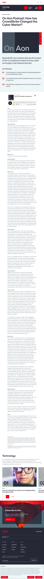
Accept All (39, 577)
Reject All (30, 577)
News (3, 552)
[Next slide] (7, 496)
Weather (22, 549)
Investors (4, 549)
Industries (13, 547)
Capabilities (14, 544)
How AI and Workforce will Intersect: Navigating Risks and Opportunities (18, 491)
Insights (13, 549)
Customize (4, 577)
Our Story (4, 544)
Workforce (23, 552)
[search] (38, 2)
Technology (6, 7)
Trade (22, 544)
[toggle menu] (41, 2)
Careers (4, 547)
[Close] (42, 566)
